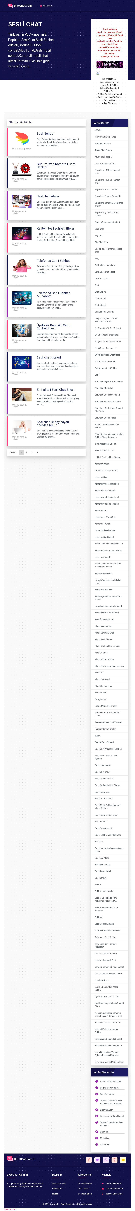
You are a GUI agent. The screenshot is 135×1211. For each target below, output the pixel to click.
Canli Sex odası (102, 278)
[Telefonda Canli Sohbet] (22, 265)
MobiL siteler (101, 652)
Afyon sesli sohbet (103, 157)
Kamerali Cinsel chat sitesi (107, 484)
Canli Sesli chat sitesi (105, 272)
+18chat (98, 130)
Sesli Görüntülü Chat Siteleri (107, 785)
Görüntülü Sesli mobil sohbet (108, 401)
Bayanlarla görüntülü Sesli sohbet (106, 214)
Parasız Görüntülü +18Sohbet (108, 722)
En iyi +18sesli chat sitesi (107, 335)
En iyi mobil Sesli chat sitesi (108, 341)
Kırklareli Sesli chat (103, 589)
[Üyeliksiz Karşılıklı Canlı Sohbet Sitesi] (22, 330)
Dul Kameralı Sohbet (104, 312)
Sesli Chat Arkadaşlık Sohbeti (108, 749)
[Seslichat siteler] (22, 201)
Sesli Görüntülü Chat (104, 778)
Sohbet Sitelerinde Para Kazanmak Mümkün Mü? (106, 899)
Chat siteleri (100, 298)
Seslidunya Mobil (103, 871)
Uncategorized (101, 980)
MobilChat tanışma (103, 686)
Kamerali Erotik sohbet (105, 490)
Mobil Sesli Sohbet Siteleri (107, 646)
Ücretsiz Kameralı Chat (105, 960)
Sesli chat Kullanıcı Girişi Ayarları (106, 757)
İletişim (55, 1193)
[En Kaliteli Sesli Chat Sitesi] (22, 394)
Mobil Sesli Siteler (103, 639)
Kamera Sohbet (102, 464)
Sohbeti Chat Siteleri (104, 924)
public (97, 735)
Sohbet (98, 884)
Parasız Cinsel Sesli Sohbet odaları (108, 714)
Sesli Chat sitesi (102, 772)
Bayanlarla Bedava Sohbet (107, 189)
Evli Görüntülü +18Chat (105, 361)
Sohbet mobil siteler (104, 891)
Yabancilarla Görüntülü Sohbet (108, 1039)
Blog (97, 258)
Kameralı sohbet (102, 557)
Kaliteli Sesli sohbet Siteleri (107, 457)
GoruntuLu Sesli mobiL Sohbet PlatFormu (109, 409)
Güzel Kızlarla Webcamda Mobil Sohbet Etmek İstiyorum (109, 435)
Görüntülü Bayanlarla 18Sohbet (109, 381)
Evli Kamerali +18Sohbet (106, 368)
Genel (97, 375)
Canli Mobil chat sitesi (105, 265)
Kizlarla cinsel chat (103, 573)
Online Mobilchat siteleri (106, 706)
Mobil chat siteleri (103, 626)
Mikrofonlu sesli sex (104, 619)
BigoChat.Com (101, 242)
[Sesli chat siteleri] (22, 362)
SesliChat (99, 841)
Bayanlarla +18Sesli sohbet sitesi (107, 181)
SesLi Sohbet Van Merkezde (108, 835)
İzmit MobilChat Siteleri (105, 444)
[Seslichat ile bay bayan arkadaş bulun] (22, 427)
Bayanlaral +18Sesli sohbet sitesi (107, 171)
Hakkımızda (57, 1188)
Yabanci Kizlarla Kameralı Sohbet (106, 1031)
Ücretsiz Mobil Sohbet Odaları (108, 973)
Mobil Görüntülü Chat (104, 633)
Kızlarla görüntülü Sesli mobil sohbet (108, 598)
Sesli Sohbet (101, 821)
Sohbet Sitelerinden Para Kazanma (106, 909)
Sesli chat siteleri (103, 765)
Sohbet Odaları (85, 1183)
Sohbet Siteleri (85, 1193)
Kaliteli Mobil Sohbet (104, 450)
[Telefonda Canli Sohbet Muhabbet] (22, 298)
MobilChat (99, 672)
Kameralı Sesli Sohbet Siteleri (108, 550)
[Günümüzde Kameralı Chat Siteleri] (22, 169)
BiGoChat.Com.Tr (24, 1159)
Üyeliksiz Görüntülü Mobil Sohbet (106, 988)
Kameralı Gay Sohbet (104, 537)
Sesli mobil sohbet (103, 798)
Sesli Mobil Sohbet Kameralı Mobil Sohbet (108, 807)
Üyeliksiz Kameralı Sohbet (107, 996)
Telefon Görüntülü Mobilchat (107, 930)
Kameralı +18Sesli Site (105, 517)
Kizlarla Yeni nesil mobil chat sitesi (108, 581)
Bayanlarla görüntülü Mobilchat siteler (109, 204)
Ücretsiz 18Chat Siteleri (106, 953)
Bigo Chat (99, 229)
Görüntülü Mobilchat (104, 388)
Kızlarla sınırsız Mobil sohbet (108, 606)
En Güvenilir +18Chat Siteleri (108, 328)
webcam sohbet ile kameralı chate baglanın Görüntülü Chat (108, 1014)
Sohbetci (99, 917)
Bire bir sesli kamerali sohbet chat (108, 250)
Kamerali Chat (101, 477)
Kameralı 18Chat (102, 524)
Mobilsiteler (100, 692)
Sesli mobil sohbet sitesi (106, 815)
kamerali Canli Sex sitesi (106, 470)
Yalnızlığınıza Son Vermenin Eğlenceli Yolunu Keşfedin (107, 1054)
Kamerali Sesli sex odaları (107, 504)
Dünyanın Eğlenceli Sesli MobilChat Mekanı (106, 320)
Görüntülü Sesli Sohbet (105, 418)
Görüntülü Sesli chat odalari (107, 395)
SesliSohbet (100, 878)
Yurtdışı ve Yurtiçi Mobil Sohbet (109, 1062)
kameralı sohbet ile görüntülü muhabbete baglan (108, 565)
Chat (97, 285)
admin (28, 149)
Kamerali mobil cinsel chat (107, 497)
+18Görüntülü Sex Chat (105, 137)
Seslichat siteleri (102, 864)
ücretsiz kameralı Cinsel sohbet (109, 967)
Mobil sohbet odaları (104, 659)
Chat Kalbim (100, 292)
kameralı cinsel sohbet (105, 530)
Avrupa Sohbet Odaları (105, 163)
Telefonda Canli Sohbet (105, 937)
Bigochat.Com (22, 5)
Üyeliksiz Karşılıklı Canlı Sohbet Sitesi (109, 1004)
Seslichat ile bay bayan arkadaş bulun (109, 850)
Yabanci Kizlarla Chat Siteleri (108, 1022)
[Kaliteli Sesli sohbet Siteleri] (22, 233)
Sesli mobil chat (102, 792)
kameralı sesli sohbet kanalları (109, 543)
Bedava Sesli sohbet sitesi (107, 222)
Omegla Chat (101, 699)
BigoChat (99, 235)
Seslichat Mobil (102, 858)
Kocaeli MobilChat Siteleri (107, 612)
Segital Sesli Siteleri (104, 742)
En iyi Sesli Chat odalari (105, 348)
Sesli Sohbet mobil (103, 828)
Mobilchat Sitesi (102, 679)
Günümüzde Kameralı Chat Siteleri (107, 426)
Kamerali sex (101, 510)
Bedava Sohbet (59, 1183)
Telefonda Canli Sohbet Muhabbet (105, 945)
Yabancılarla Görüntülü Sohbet (108, 1045)
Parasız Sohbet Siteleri (105, 729)
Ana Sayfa (48, 5)
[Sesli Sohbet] (22, 138)
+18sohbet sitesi (103, 143)
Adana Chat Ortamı (103, 150)
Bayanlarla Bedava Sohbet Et (108, 196)
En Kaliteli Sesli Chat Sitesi (107, 355)
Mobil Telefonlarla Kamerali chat (109, 666)
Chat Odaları (83, 1188)
